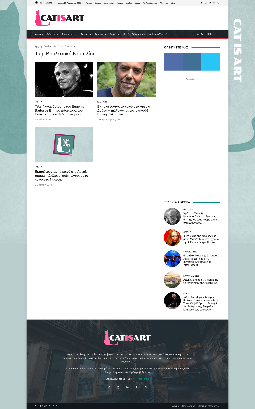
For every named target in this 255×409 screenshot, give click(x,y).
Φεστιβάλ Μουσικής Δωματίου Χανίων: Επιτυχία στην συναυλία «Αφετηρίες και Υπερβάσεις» (200, 260)
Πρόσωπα (188, 209)
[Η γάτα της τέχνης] (60, 18)
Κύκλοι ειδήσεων (191, 276)
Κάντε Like (173, 54)
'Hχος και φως (190, 252)
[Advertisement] (156, 18)
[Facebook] (201, 3)
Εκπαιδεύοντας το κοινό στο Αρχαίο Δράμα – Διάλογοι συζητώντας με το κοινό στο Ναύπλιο (61, 176)
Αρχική (38, 46)
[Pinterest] (214, 3)
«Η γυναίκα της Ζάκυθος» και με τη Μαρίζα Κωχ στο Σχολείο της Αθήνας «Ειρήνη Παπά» (201, 239)
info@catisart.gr (141, 378)
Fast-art (40, 102)
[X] (218, 3)
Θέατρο (187, 232)
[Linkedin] (210, 3)
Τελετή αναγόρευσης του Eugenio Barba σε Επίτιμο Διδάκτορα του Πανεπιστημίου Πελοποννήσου (59, 110)
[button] (208, 34)
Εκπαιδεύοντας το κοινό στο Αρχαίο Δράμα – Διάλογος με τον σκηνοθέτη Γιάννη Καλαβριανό (124, 110)
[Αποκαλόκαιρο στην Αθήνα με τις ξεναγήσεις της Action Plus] (172, 279)
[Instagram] (205, 3)
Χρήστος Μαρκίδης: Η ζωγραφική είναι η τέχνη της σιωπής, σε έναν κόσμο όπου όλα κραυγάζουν (200, 218)
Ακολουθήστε (192, 54)
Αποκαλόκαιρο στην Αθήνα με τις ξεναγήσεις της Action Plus (200, 281)
